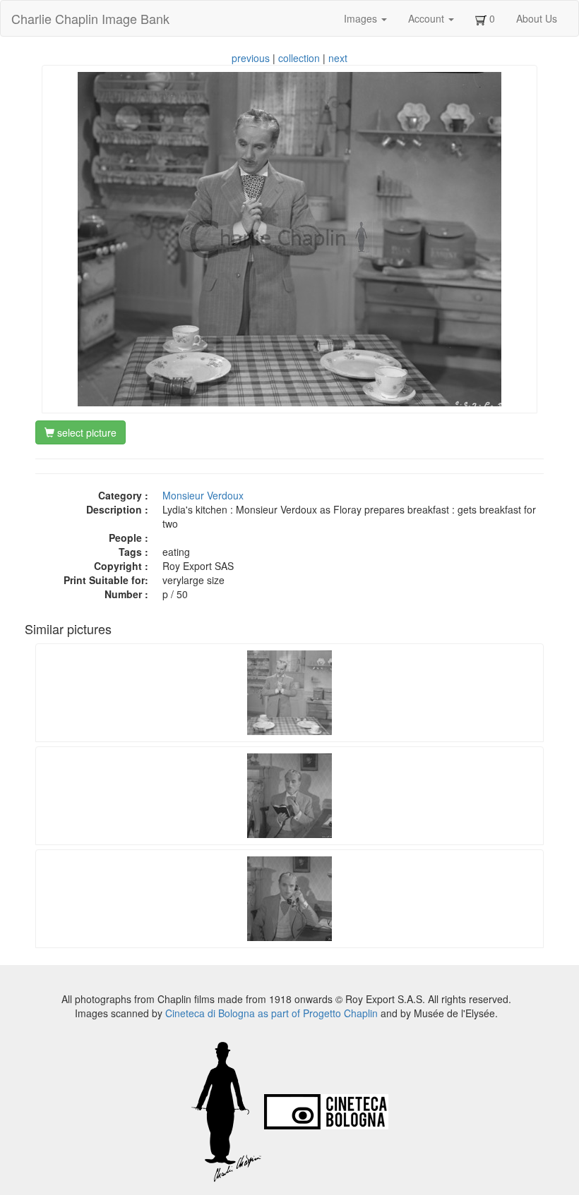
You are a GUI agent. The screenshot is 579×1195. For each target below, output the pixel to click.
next (337, 58)
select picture (85, 432)
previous (251, 58)
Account (427, 18)
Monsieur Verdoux (203, 495)
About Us (536, 18)
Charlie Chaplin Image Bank (90, 18)
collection (299, 58)
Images (362, 18)
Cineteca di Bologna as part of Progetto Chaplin (271, 1013)
